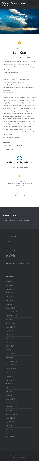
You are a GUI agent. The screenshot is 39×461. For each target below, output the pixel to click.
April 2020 (9, 387)
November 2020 (10, 361)
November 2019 (10, 406)
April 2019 (9, 433)
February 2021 (10, 350)
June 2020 (9, 380)
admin (16, 57)
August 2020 (9, 372)
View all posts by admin (19, 167)
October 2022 (10, 285)
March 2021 (9, 346)
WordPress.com (20, 457)
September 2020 (11, 369)
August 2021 (9, 327)
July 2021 (8, 331)
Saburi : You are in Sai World (14, 4)
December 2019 (10, 403)
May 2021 (8, 338)
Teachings (20, 48)
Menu (33, 3)
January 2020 (10, 399)
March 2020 (9, 391)
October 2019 (10, 410)
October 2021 (10, 319)
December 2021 (10, 312)
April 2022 (9, 296)
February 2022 (10, 304)
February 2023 (10, 281)
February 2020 (10, 395)
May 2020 (8, 384)
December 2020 (10, 357)
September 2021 (11, 323)
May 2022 (8, 293)
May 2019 (8, 429)
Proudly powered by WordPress (15, 455)
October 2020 (10, 365)
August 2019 (9, 418)
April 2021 (9, 342)
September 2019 (11, 414)
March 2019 (9, 437)
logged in (14, 220)
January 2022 (10, 308)
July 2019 (8, 422)
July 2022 (8, 289)
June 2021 (9, 334)
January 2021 (10, 353)
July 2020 (8, 376)
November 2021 (10, 315)
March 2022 (9, 300)
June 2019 (9, 425)
